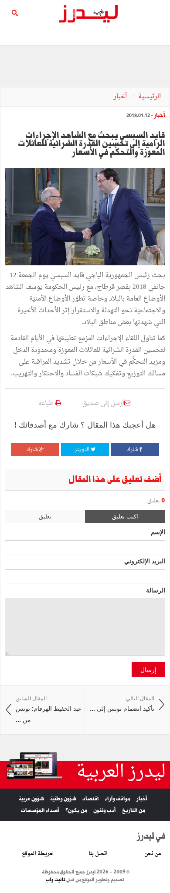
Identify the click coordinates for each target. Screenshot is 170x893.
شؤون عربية (31, 799)
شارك (133, 450)
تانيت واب (55, 880)
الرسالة (155, 589)
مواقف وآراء (117, 799)
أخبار (121, 96)
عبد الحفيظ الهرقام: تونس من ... (49, 709)
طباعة (46, 403)
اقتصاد (90, 799)
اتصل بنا (98, 854)
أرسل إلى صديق (103, 403)
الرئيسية (149, 96)
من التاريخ (133, 810)
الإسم (158, 531)
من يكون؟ (76, 810)
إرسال (148, 669)
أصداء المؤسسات (40, 810)
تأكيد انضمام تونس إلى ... (122, 704)
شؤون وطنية (63, 799)
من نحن (152, 854)
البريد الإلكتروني (144, 560)
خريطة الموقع (38, 854)
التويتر (83, 450)
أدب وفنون (104, 810)
